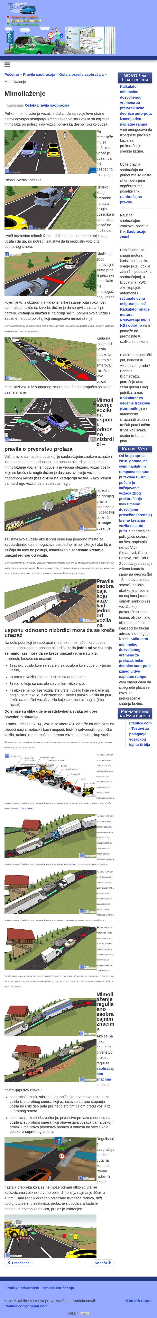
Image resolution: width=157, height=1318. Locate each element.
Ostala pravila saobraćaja (47, 105)
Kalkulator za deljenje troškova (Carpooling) (135, 403)
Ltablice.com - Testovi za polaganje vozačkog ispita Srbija (140, 734)
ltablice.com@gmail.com (26, 1306)
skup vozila (28, 808)
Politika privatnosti (22, 1288)
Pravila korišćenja (58, 1288)
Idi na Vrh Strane (138, 1301)
